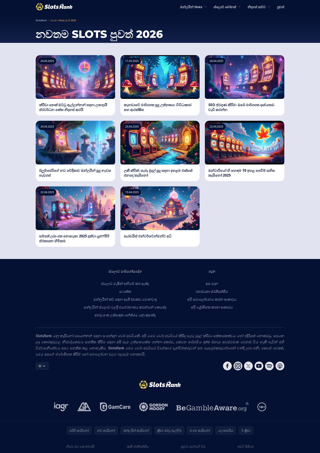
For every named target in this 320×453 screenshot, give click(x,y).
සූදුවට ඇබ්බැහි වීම (193, 446)
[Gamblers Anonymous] (84, 406)
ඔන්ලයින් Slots (191, 7)
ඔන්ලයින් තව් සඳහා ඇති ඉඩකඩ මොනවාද (125, 299)
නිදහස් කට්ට (257, 7)
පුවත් (280, 7)
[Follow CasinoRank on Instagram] (238, 366)
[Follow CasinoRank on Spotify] (269, 366)
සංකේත (125, 291)
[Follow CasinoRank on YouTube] (259, 366)
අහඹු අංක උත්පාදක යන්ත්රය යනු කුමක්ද (125, 315)
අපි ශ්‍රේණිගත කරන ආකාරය (212, 307)
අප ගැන (212, 283)
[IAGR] (61, 406)
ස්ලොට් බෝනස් (225, 7)
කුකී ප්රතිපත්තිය (138, 446)
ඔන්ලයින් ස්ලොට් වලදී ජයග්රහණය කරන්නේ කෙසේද (125, 307)
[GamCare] (115, 406)
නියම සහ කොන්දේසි (80, 446)
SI (40, 366)
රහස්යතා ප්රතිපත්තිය (212, 291)
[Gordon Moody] (153, 406)
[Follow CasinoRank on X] (248, 366)
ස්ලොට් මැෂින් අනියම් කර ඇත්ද (125, 283)
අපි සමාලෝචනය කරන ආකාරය (211, 299)
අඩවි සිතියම (246, 446)
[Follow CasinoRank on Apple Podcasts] (280, 366)
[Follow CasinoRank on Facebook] (227, 366)
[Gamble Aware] (212, 406)
